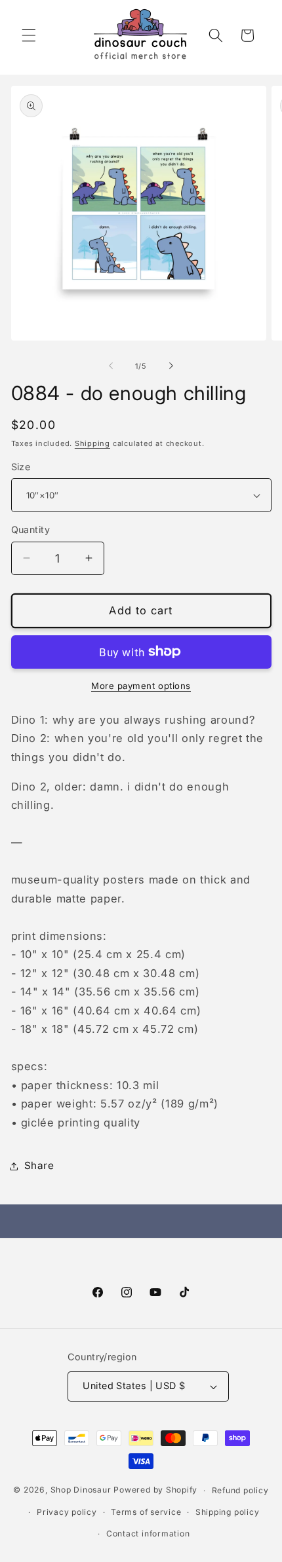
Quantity (30, 529)
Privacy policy (67, 1512)
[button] (29, 35)
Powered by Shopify (155, 1490)
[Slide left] (110, 366)
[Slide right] (171, 366)
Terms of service (146, 1512)
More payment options (141, 685)
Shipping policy (227, 1512)
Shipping (92, 443)
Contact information (148, 1533)
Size (21, 466)
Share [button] (39, 1165)
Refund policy (240, 1490)
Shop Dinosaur (80, 1490)
